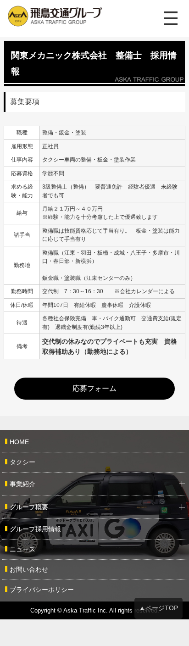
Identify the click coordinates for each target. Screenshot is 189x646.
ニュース (22, 549)
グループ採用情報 (35, 529)
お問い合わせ (29, 569)
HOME (19, 442)
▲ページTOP (158, 608)
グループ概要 (29, 507)
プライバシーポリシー (42, 589)
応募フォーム (94, 388)
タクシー (22, 462)
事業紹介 (22, 484)
